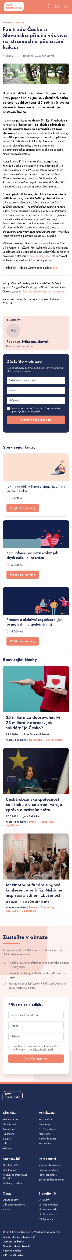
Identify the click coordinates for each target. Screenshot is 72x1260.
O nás (7, 1193)
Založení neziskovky (49, 1170)
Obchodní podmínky (13, 1241)
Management (9, 1124)
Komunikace (9, 1129)
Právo (32, 821)
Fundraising (47, 907)
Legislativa (12, 825)
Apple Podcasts (50, 1204)
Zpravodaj (48, 1219)
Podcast (7, 1148)
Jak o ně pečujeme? (31, 411)
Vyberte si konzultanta (50, 1165)
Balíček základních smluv (51, 1179)
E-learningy (44, 1124)
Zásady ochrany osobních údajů (19, 1237)
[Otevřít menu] (66, 7)
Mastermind (45, 1134)
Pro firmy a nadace (12, 1183)
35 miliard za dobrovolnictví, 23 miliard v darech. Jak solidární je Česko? (34, 722)
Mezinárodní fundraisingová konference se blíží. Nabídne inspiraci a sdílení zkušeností (34, 890)
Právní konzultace (48, 1175)
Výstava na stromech (54, 292)
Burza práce (45, 1143)
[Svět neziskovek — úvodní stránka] (14, 6)
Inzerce (6, 1209)
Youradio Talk (50, 1209)
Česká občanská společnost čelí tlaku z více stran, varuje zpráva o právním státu (34, 804)
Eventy (33, 907)
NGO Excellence (47, 1129)
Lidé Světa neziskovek (14, 1204)
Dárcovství (35, 740)
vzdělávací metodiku (39, 256)
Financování (46, 821)
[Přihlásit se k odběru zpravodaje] (57, 7)
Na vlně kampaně (47, 1138)
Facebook (48, 1214)
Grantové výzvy (11, 1170)
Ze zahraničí (29, 910)
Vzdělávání (12, 910)
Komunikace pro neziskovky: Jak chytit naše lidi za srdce (32, 555)
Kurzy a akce (45, 1119)
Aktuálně (9, 1113)
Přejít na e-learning (22, 508)
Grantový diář (11, 1165)
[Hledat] (49, 7)
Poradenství (47, 1159)
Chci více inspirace (36, 1059)
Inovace (7, 1138)
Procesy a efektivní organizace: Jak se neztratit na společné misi (34, 622)
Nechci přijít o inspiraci (36, 420)
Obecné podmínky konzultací (17, 1246)
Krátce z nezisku (16, 740)
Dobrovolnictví (54, 740)
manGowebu (16, 1255)
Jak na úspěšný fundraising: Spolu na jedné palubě (35, 489)
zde (54, 268)
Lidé (5, 1143)
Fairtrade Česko (31, 292)
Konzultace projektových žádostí (15, 1176)
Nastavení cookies (12, 1250)
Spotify (46, 1200)
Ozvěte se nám (10, 1200)
